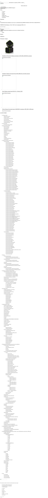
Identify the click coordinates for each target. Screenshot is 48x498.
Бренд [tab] (3, 32)
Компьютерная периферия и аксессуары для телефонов (11, 22)
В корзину (2, 29)
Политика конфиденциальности (7, 484)
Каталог (3, 13)
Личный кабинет (4, 486)
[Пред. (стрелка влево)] (0, 497)
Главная (3, 11)
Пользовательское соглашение (7, 485)
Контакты (4, 17)
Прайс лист (4, 15)
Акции (3, 14)
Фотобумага (21, 22)
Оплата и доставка (5, 16)
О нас (3, 12)
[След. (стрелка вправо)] (1, 497)
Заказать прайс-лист (24, 5)
